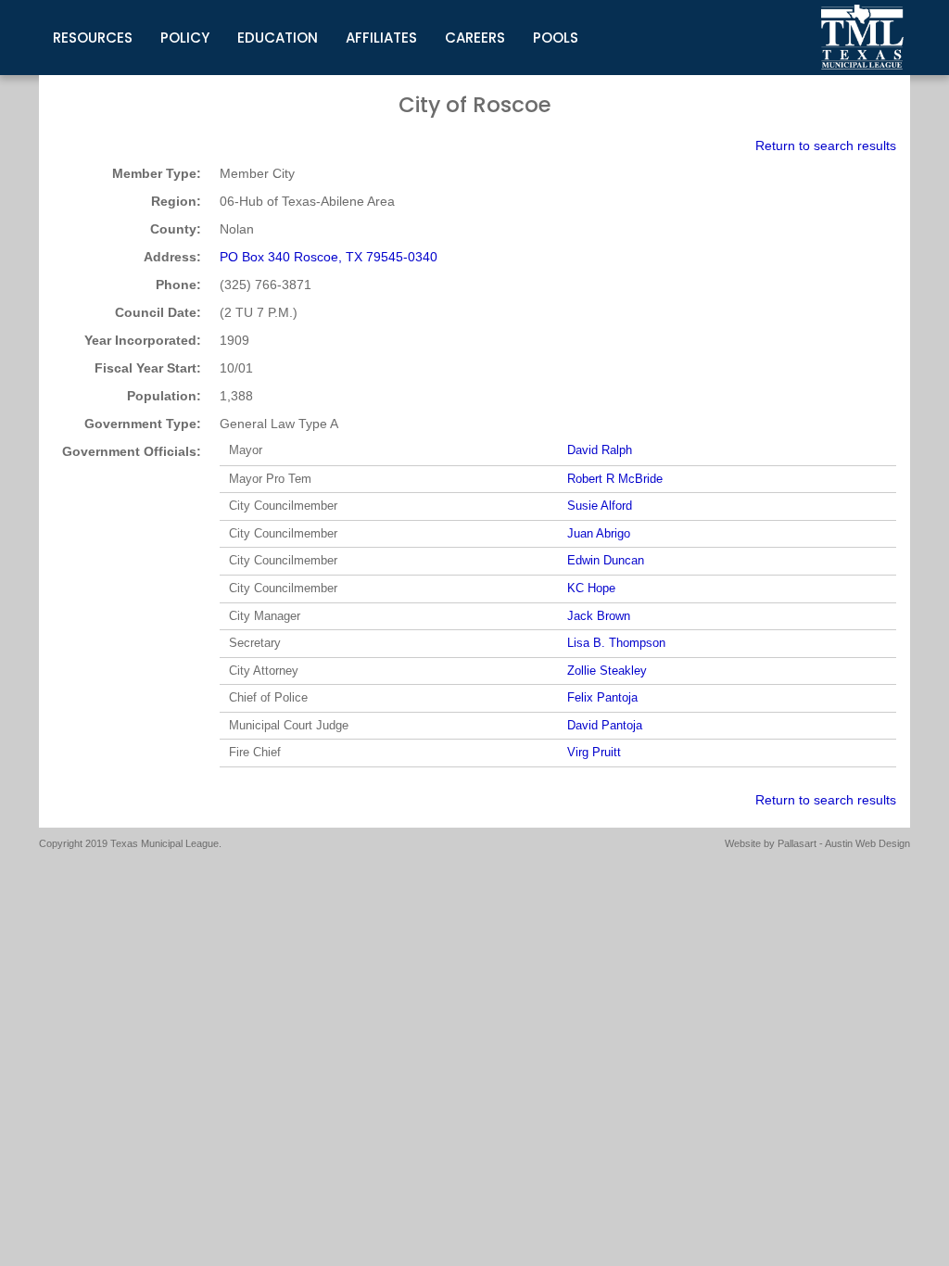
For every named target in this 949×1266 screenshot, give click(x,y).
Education (277, 37)
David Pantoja (604, 725)
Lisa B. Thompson (616, 643)
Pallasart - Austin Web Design (844, 843)
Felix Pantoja (602, 697)
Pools (555, 37)
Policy (184, 37)
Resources (93, 37)
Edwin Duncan (605, 560)
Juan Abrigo (598, 533)
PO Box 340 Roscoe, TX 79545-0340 (328, 256)
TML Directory (863, 37)
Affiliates (381, 37)
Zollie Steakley (607, 670)
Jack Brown (598, 616)
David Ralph (599, 450)
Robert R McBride (615, 479)
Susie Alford (599, 506)
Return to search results (825, 145)
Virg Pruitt (594, 752)
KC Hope (591, 588)
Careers (475, 37)
